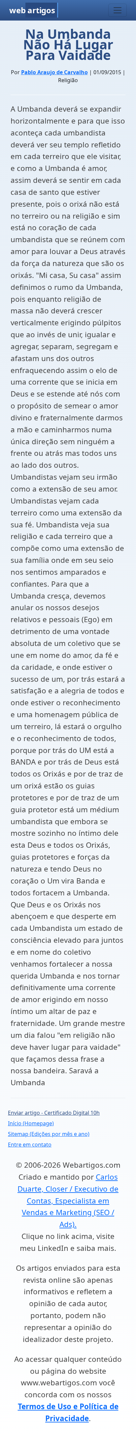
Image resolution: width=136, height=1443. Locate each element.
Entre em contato (29, 1144)
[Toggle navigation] (117, 10)
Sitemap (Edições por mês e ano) (48, 1134)
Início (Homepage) (31, 1123)
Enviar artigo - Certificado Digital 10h (54, 1112)
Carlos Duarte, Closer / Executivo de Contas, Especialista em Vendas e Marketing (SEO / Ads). (68, 1200)
